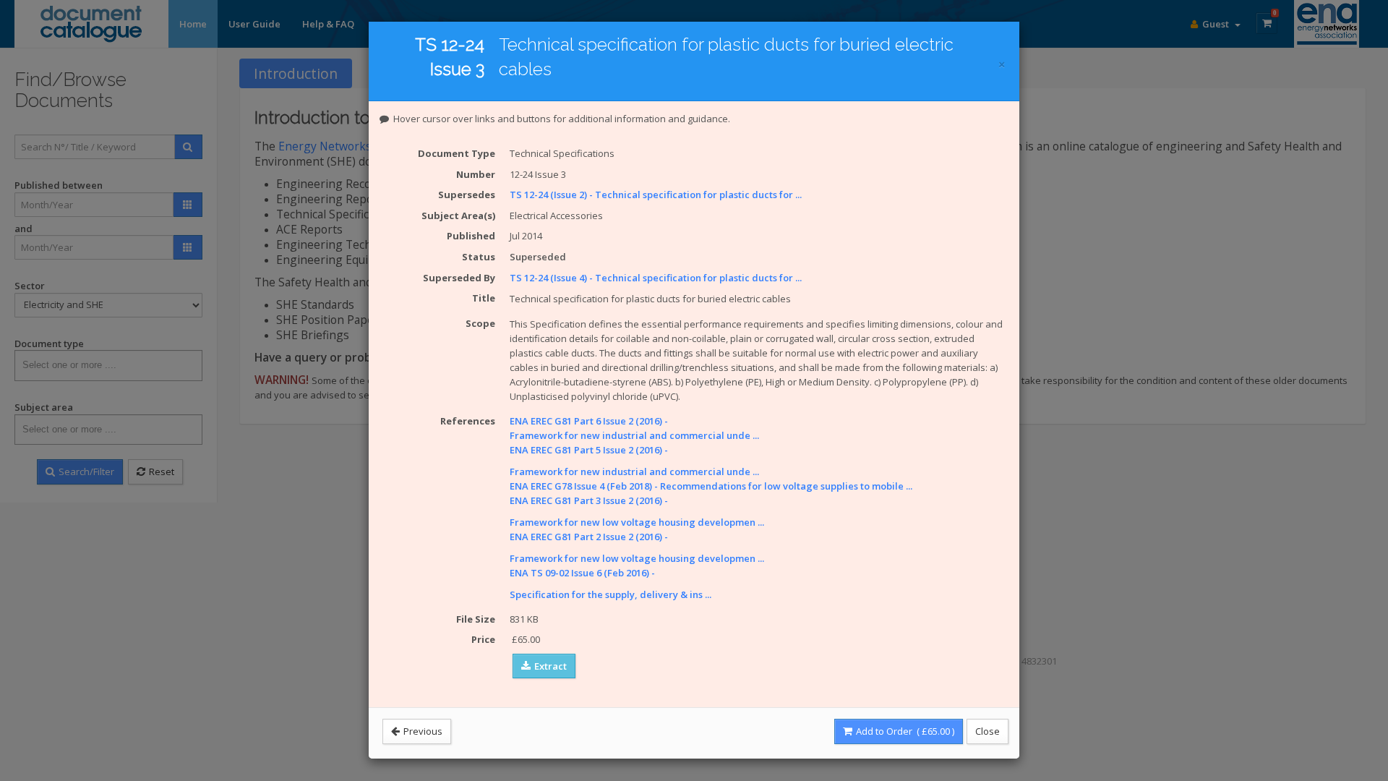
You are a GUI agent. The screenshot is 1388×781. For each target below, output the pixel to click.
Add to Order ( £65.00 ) (904, 731)
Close (987, 731)
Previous (421, 731)
